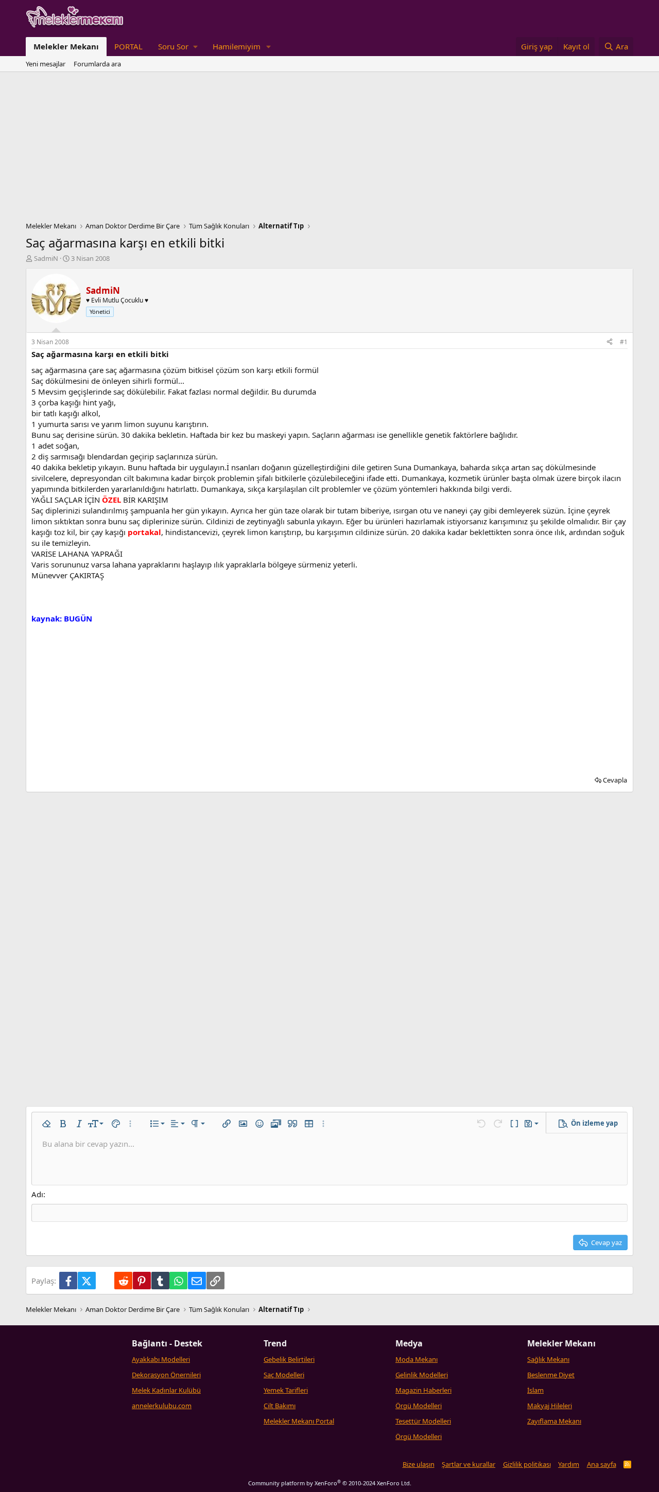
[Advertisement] (329, 149)
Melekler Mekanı (66, 46)
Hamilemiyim (237, 46)
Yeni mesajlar (45, 63)
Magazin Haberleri (423, 1390)
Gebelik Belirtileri (289, 1359)
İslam (535, 1390)
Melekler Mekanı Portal (299, 1421)
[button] (177, 46)
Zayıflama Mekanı (554, 1421)
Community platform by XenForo (329, 1483)
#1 (624, 342)
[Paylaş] (609, 342)
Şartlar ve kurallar (468, 1464)
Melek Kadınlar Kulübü (166, 1390)
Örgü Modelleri (418, 1405)
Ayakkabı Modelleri (161, 1359)
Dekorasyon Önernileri (166, 1374)
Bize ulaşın (419, 1464)
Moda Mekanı (416, 1359)
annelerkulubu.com (162, 1405)
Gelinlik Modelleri (421, 1374)
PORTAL (128, 46)
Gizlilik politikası (527, 1464)
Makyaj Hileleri (549, 1405)
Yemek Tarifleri (286, 1390)
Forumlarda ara (97, 63)
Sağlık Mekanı (548, 1359)
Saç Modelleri (284, 1374)
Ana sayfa (601, 1464)
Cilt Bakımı (280, 1405)
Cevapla (615, 780)
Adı (37, 1194)
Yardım (568, 1464)
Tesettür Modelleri (423, 1421)
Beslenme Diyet (551, 1374)
